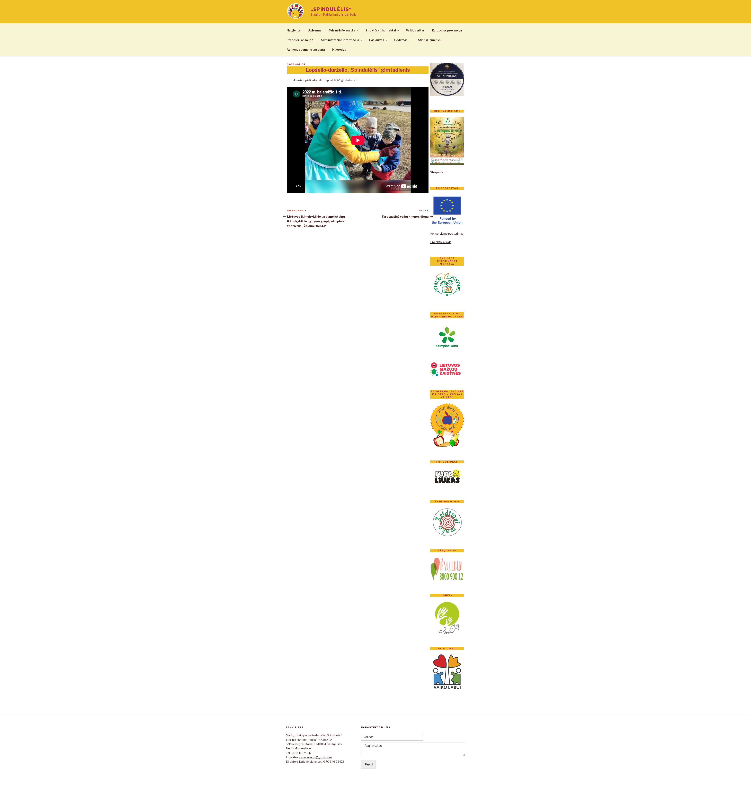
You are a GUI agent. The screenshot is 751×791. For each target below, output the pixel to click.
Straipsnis (436, 172)
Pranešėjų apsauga (300, 40)
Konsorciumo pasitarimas (447, 233)
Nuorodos (339, 49)
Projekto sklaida (440, 242)
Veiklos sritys (415, 30)
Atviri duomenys (429, 40)
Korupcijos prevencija (447, 30)
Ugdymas (401, 40)
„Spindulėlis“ (331, 9)
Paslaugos (376, 40)
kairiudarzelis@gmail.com (315, 757)
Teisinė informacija (342, 30)
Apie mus (314, 30)
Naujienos (294, 30)
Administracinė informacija (340, 40)
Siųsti (368, 764)
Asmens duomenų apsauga (306, 49)
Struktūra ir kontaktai (381, 30)
